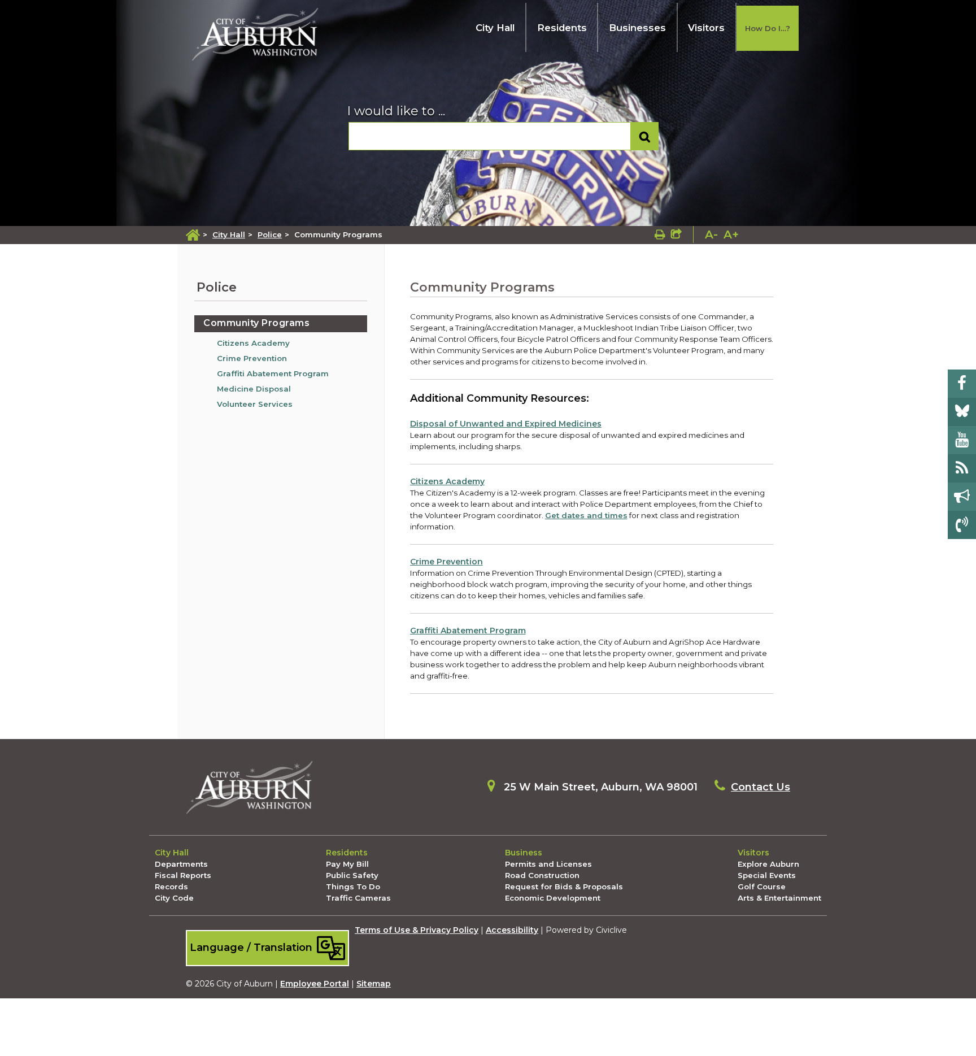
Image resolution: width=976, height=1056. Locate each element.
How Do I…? (767, 28)
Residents (562, 27)
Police (270, 234)
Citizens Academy (253, 342)
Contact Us (760, 787)
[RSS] (962, 468)
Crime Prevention (252, 358)
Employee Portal (314, 984)
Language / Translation (252, 947)
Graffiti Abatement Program (273, 373)
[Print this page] (660, 234)
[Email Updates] (962, 497)
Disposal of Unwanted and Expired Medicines (506, 424)
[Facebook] (962, 384)
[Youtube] (962, 440)
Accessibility (512, 930)
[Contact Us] (962, 525)
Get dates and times (586, 515)
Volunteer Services (255, 404)
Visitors (706, 27)
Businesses (637, 27)
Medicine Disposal (254, 388)
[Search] (645, 136)
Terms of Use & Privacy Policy (416, 930)
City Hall (495, 27)
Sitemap (373, 984)
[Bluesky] (962, 412)
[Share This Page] (676, 234)
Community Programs (256, 323)
